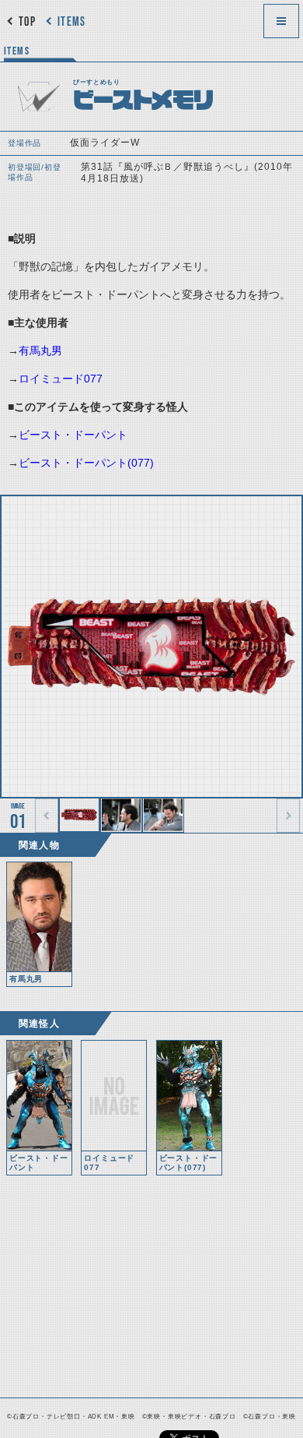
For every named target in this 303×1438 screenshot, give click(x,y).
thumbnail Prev (46, 815)
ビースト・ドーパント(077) (86, 462)
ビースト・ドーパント (73, 434)
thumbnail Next (288, 815)
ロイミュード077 (61, 378)
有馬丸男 (40, 350)
